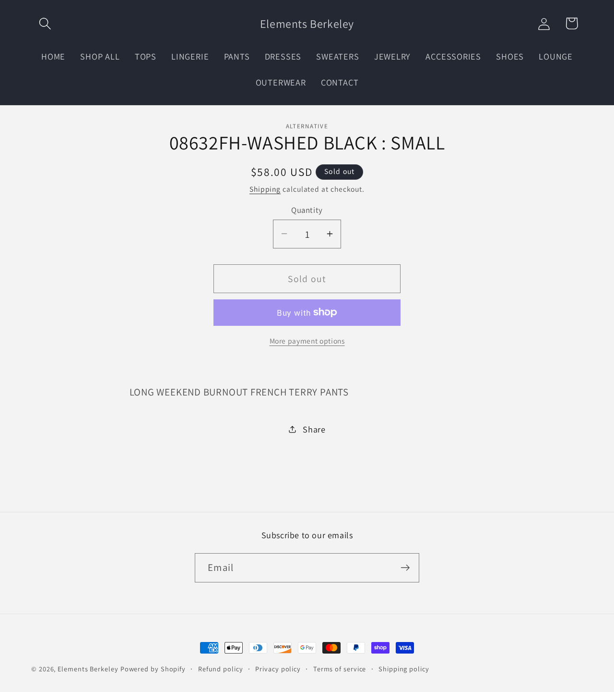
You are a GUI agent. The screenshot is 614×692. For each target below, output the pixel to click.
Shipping (265, 189)
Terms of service (339, 668)
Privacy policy (278, 668)
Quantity (306, 209)
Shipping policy (403, 668)
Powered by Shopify (153, 668)
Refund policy (220, 668)
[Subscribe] (405, 567)
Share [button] (314, 428)
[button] (45, 23)
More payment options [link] (307, 341)
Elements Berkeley (88, 668)
